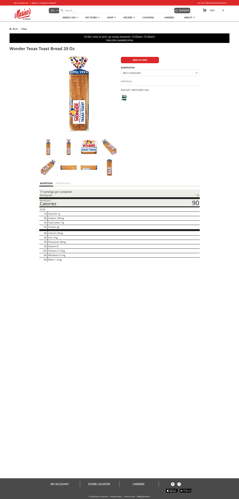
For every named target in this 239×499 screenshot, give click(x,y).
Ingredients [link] (63, 183)
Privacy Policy (116, 497)
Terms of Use (129, 497)
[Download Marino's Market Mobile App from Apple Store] (172, 490)
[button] (216, 3)
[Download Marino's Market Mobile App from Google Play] (185, 490)
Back (15, 28)
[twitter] (179, 484)
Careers (138, 484)
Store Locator (99, 484)
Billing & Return (143, 497)
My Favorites (19, 3)
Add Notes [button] (126, 81)
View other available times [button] (119, 40)
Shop (24, 28)
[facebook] (173, 484)
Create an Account (48, 3)
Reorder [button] (184, 10)
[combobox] (54, 10)
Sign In (34, 3)
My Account (59, 484)
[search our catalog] (62, 10)
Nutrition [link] (46, 183)
